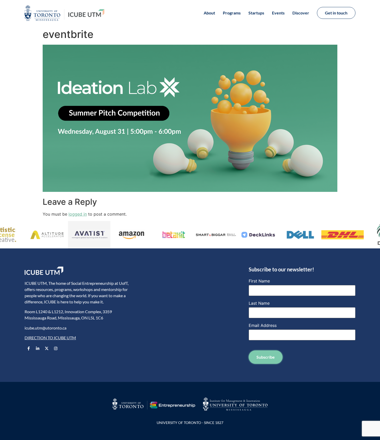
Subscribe (265, 357)
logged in (78, 214)
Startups (256, 12)
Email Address (263, 325)
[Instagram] (55, 348)
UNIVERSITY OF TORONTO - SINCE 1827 (190, 422)
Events (278, 12)
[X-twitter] (46, 348)
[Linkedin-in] (37, 348)
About (209, 12)
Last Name (259, 303)
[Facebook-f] (28, 348)
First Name (259, 281)
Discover (300, 12)
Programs (232, 12)
